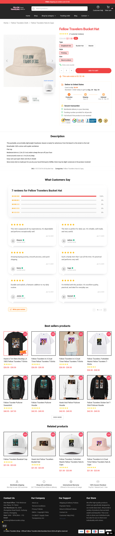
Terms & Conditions (38, 506)
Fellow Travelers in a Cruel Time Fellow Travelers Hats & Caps (98, 462)
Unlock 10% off (5, 526)
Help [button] (111, 533)
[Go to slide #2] (35, 100)
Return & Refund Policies (68, 509)
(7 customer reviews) (76, 34)
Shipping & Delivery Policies (69, 503)
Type (61, 42)
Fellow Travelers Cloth (19, 23)
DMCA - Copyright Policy (40, 512)
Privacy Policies (37, 509)
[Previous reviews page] (94, 310)
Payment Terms (65, 506)
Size (60, 56)
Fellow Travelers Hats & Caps (42, 23)
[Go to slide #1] (23, 100)
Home (6, 23)
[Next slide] (52, 60)
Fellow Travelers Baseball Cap (15, 459)
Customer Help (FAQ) (67, 515)
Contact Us (63, 512)
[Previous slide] (7, 60)
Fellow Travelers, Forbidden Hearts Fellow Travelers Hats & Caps (71, 462)
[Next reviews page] (105, 310)
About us (35, 503)
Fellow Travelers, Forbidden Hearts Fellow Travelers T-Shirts (98, 361)
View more (57, 417)
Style (61, 49)
